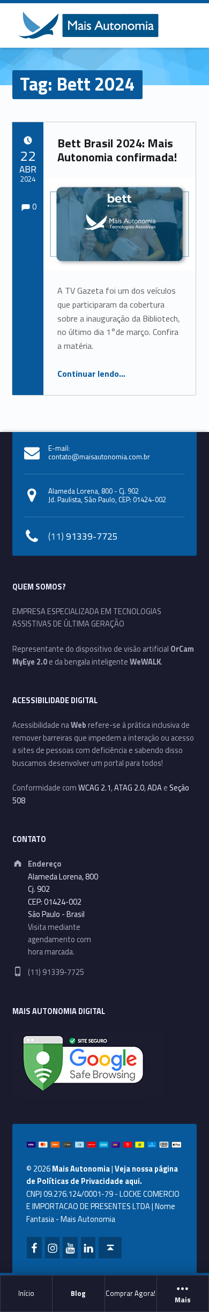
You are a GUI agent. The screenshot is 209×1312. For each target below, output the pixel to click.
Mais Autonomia (81, 1169)
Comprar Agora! (130, 1293)
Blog (78, 1293)
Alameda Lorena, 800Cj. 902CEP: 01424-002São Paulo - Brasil (63, 895)
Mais (183, 1300)
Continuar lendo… (91, 373)
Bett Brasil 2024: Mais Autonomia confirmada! (117, 150)
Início (26, 1293)
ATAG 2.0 (129, 788)
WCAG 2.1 (94, 788)
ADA (154, 788)
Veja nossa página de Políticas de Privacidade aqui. (102, 1175)
